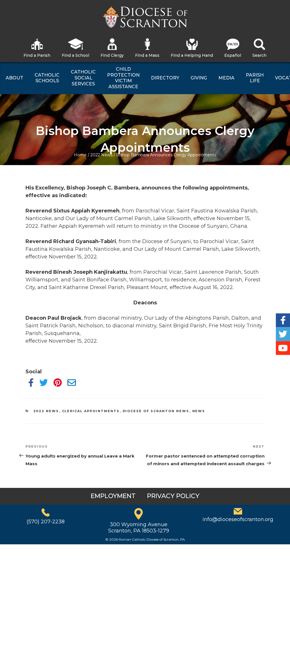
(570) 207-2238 (46, 522)
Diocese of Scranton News (156, 411)
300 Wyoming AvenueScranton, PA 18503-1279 (138, 527)
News (198, 411)
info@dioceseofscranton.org (237, 519)
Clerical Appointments (91, 411)
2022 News (101, 154)
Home (80, 154)
